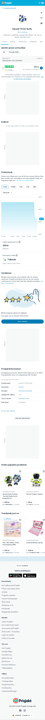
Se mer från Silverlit (8, 411)
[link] (12, 487)
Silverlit (21, 387)
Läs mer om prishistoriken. (25, 180)
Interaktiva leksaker (10, 8)
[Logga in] (42, 3)
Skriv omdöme (22, 32)
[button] (41, 12)
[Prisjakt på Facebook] (20, 710)
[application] (22, 217)
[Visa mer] (3, 68)
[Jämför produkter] (41, 23)
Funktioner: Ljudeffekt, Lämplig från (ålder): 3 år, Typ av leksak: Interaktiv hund (22, 36)
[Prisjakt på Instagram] (24, 710)
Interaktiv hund (24, 398)
